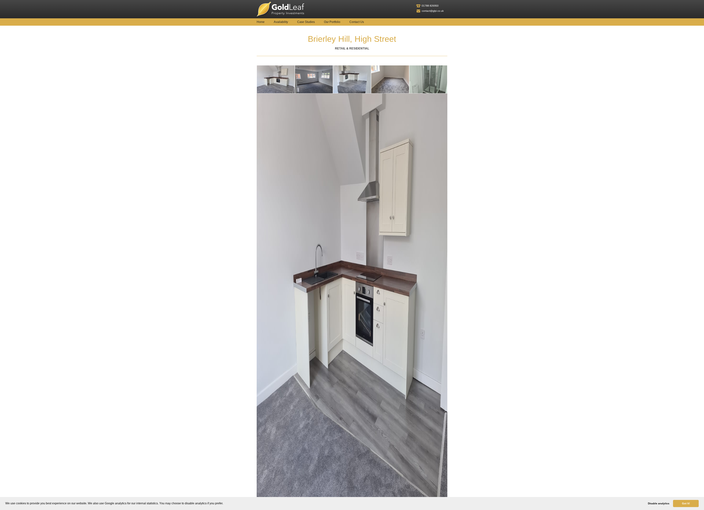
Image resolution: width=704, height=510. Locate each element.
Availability (281, 21)
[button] (224, 503)
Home (261, 21)
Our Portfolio (332, 21)
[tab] (276, 79)
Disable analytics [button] (658, 503)
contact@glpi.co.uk (433, 10)
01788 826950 (430, 5)
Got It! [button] (686, 503)
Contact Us (356, 21)
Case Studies (306, 21)
